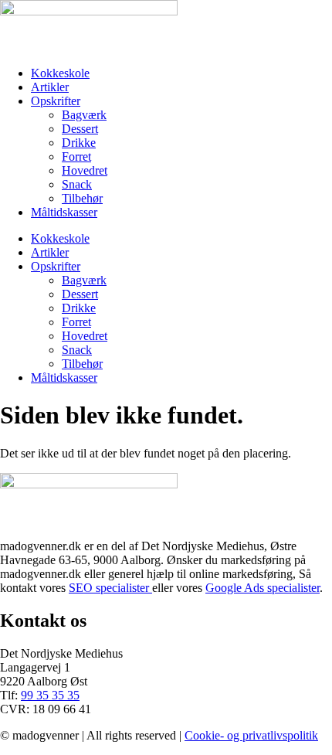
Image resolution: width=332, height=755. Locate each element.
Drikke (79, 142)
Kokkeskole (60, 73)
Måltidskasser (64, 212)
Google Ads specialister (262, 587)
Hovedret (84, 170)
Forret (76, 156)
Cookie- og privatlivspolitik (251, 735)
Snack (77, 184)
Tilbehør (82, 198)
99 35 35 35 (50, 695)
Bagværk (84, 114)
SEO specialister (110, 587)
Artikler (50, 87)
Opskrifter (55, 100)
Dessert (80, 128)
